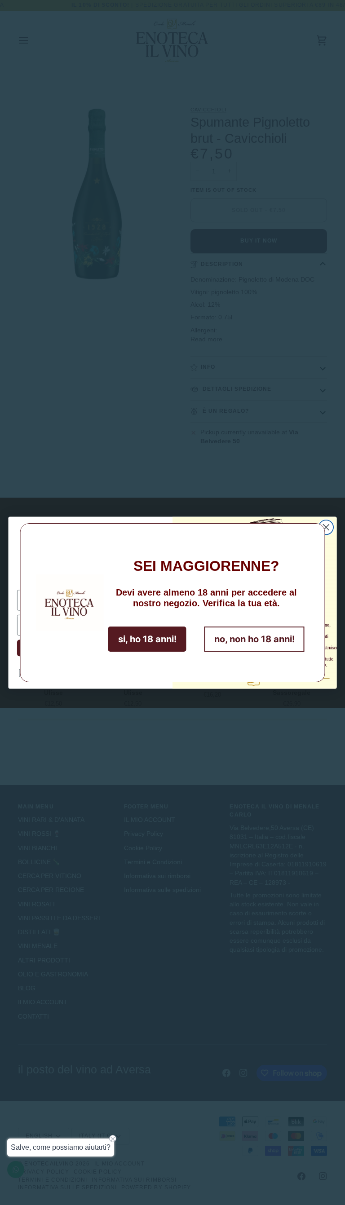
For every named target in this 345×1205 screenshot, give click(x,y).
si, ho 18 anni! (147, 639)
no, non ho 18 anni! (254, 639)
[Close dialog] (326, 527)
